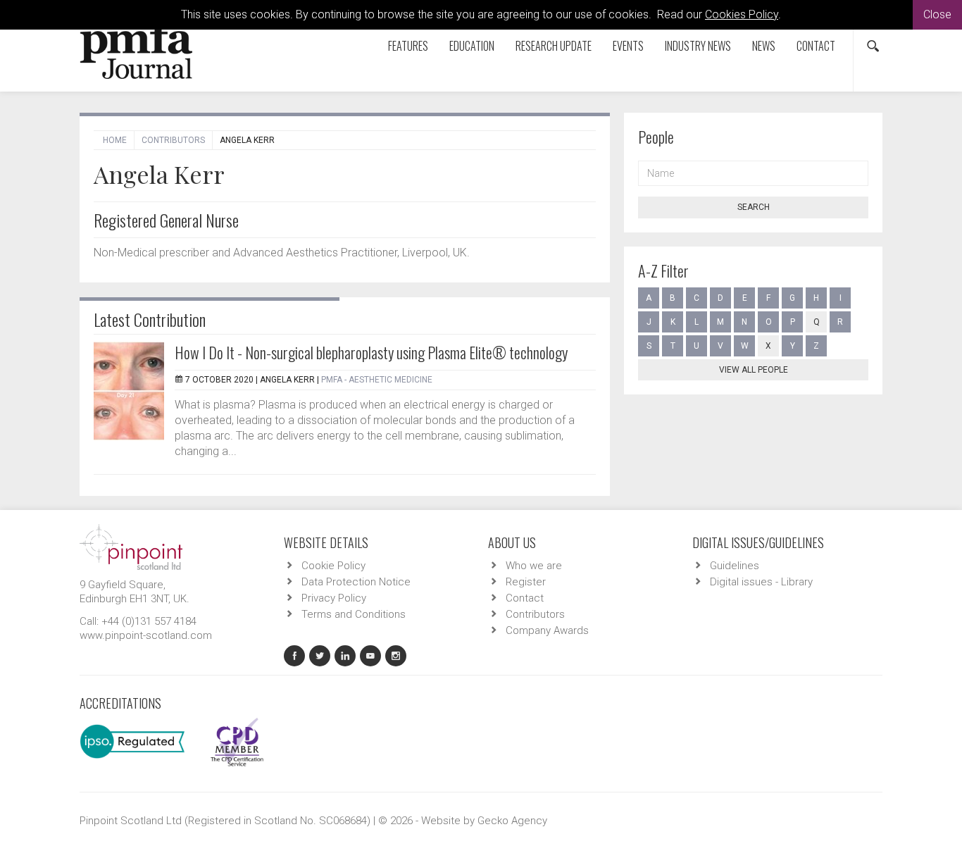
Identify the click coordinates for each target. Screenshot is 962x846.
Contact (816, 45)
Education (471, 45)
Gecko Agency (512, 820)
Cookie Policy (333, 565)
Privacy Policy (333, 598)
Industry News (698, 45)
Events (628, 45)
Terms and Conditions (353, 614)
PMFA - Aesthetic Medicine (376, 380)
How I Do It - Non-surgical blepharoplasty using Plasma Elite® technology (371, 352)
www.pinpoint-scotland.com (146, 635)
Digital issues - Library (761, 582)
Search (753, 207)
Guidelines (734, 565)
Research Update (554, 45)
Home (115, 140)
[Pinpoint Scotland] (131, 546)
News (763, 45)
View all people (753, 370)
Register (526, 582)
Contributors (173, 140)
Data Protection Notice (356, 582)
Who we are (534, 565)
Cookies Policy (741, 14)
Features (408, 45)
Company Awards (547, 630)
